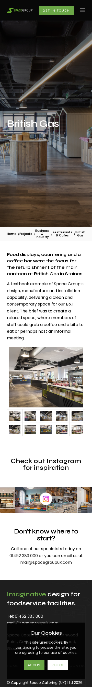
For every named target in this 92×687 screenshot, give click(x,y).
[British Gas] (46, 377)
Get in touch (56, 10)
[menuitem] (82, 10)
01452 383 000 (23, 556)
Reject (58, 665)
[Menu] (82, 10)
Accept (34, 665)
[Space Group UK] (19, 10)
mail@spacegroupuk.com (46, 562)
